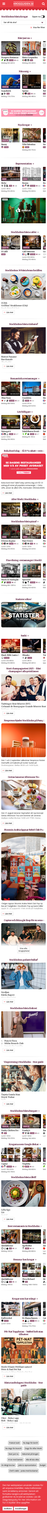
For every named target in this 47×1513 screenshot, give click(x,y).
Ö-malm (32, 186)
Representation (24, 163)
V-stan (11, 60)
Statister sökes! (24, 599)
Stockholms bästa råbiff (23, 1177)
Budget (43, 1465)
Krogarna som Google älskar (24, 1144)
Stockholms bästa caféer (24, 232)
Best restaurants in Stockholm (24, 1226)
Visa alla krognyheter (24, 949)
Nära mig (24, 71)
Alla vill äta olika (32, 1459)
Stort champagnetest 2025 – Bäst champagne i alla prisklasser (23, 670)
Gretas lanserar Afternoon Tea (23, 777)
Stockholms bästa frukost (23, 1008)
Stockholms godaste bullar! (23, 959)
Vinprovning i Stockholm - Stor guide (23, 1061)
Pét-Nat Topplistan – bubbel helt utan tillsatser (23, 1333)
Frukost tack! (14, 1443)
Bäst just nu (24, 38)
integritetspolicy (10, 1499)
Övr (5, 1133)
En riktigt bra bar (8, 1465)
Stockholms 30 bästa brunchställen (23, 270)
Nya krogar (24, 124)
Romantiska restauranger (24, 378)
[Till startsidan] (24, 4)
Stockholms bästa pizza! (24, 521)
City (31, 60)
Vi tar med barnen (15, 1459)
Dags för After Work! (33, 1448)
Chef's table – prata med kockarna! (23, 1471)
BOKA (4, 53)
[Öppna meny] (3, 3)
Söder (27, 147)
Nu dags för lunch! (30, 1443)
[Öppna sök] (43, 3)
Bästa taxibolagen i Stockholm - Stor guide (23, 1384)
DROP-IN (26, 53)
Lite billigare (23, 411)
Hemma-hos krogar (24, 1259)
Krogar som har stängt (24, 1298)
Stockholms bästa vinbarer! (23, 324)
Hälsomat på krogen (30, 1454)
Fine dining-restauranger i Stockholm (26, 560)
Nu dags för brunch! (13, 1448)
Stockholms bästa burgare (23, 1110)
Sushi (24, 635)
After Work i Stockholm (24, 499)
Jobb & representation (27, 1465)
